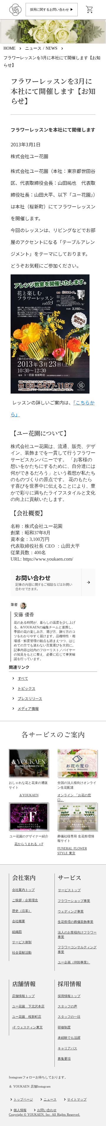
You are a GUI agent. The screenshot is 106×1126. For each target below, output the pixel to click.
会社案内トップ (23, 890)
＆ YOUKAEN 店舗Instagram (30, 1086)
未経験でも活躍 (69, 1037)
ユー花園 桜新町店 (26, 1016)
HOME (10, 48)
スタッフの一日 (69, 1016)
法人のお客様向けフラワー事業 (77, 935)
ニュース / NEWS (41, 48)
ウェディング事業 (71, 911)
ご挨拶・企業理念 (25, 900)
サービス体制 (22, 942)
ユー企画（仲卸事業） (74, 962)
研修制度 (64, 1027)
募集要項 (64, 1058)
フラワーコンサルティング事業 (77, 949)
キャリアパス (67, 1048)
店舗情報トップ (23, 996)
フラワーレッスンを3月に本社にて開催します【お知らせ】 (52, 61)
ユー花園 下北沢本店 (28, 1006)
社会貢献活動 (22, 952)
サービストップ (69, 890)
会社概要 (18, 921)
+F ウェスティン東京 (27, 1027)
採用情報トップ (69, 996)
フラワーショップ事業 (74, 900)
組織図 (17, 932)
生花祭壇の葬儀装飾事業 (75, 921)
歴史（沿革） (22, 911)
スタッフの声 (67, 1006)
